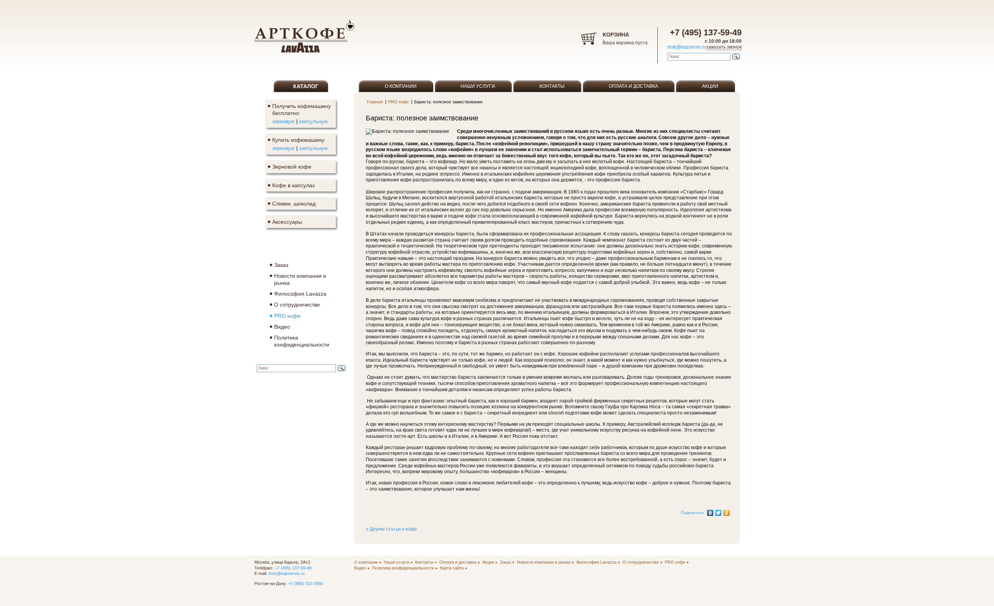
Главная (375, 101)
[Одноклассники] (727, 511)
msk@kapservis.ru (686, 47)
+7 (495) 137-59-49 (706, 32)
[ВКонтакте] (710, 511)
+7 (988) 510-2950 (305, 583)
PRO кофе (398, 101)
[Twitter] (718, 511)
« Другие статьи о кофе (391, 529)
